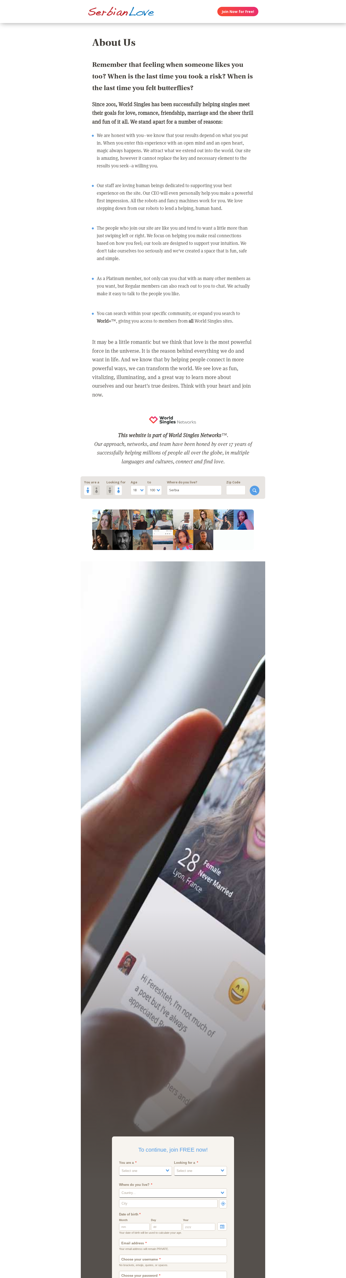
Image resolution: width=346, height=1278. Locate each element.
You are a (91, 482)
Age (134, 482)
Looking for (116, 482)
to (149, 482)
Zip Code (233, 482)
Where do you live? (182, 482)
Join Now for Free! (238, 11)
